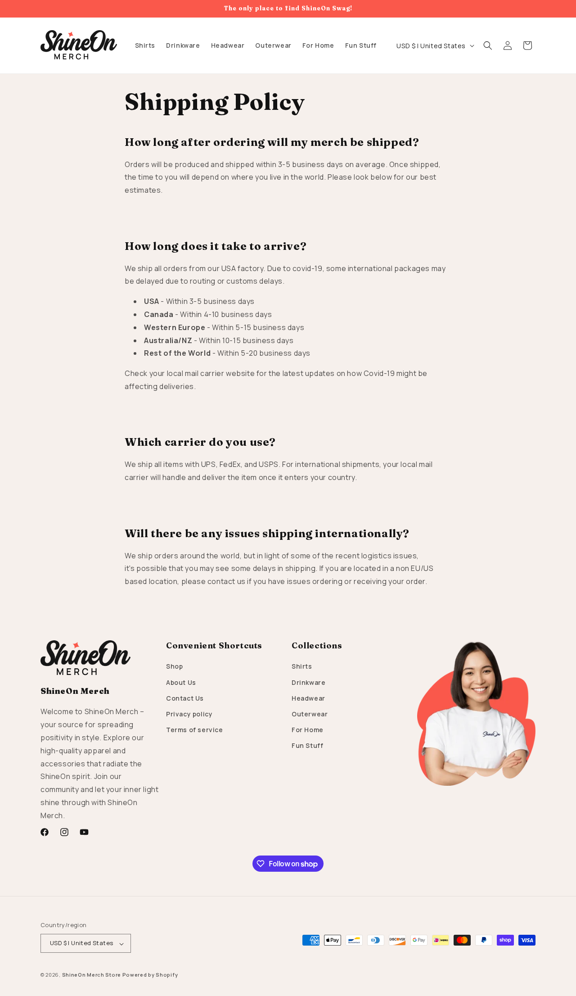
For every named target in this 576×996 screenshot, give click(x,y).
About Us (181, 682)
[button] (488, 45)
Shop (174, 666)
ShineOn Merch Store (91, 975)
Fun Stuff (307, 746)
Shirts (302, 666)
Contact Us (185, 698)
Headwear (308, 698)
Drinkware (308, 682)
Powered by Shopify (150, 975)
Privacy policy (189, 714)
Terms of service (194, 730)
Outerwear (310, 714)
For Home (308, 730)
